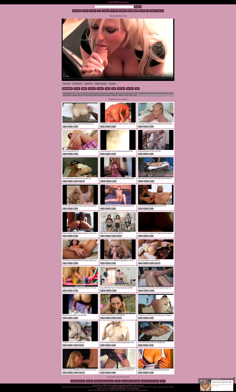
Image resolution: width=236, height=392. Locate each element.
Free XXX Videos (133, 388)
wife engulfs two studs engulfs (131, 381)
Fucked (76, 88)
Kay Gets (130, 88)
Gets (113, 88)
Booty (130, 11)
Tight (137, 88)
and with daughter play (78, 381)
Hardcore (92, 88)
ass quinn (89, 381)
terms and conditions (125, 385)
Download (112, 83)
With (135, 11)
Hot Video (114, 11)
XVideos (93, 11)
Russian (85, 11)
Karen (108, 88)
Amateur (100, 88)
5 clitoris (117, 381)
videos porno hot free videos (150, 381)
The (99, 11)
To (147, 11)
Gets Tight (121, 88)
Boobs (84, 88)
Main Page (76, 11)
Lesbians (106, 11)
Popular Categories (156, 11)
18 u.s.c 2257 (101, 385)
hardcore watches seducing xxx (104, 381)
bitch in (163, 381)
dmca (136, 385)
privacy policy (112, 385)
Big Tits (141, 11)
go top (141, 385)
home (94, 385)
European (123, 11)
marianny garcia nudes (118, 388)
